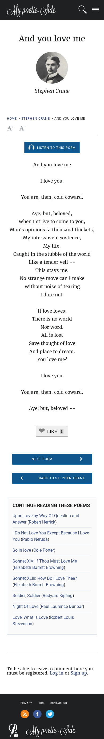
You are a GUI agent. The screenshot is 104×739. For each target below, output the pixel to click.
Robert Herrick (42, 522)
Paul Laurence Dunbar (62, 606)
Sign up (79, 673)
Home (12, 118)
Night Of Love (25, 606)
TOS (41, 703)
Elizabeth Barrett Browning (39, 567)
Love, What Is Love (30, 617)
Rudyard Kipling (58, 595)
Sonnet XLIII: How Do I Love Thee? (45, 578)
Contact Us (58, 703)
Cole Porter (43, 550)
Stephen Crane (35, 118)
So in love (22, 550)
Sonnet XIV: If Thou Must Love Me (45, 561)
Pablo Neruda (35, 539)
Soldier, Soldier (26, 595)
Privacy (26, 703)
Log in (56, 673)
